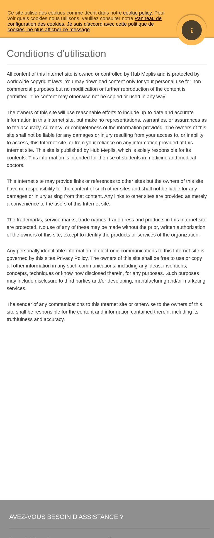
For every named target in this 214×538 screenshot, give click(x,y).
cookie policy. (138, 13)
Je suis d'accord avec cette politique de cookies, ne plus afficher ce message (81, 26)
